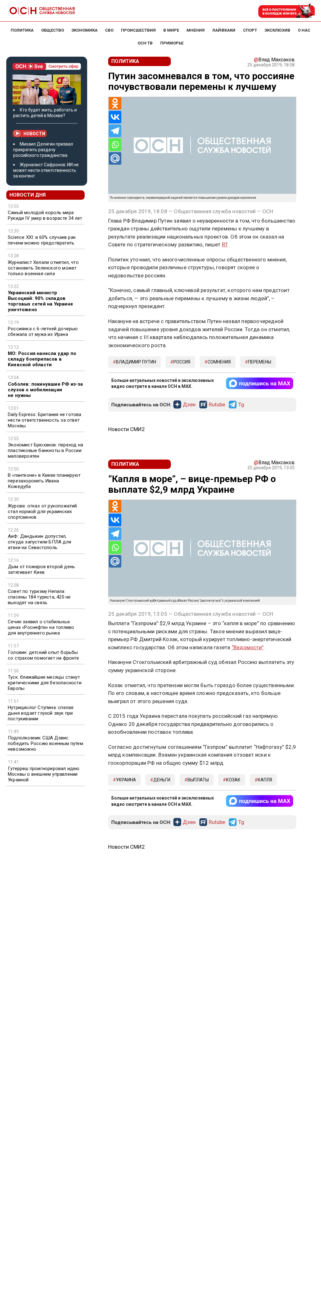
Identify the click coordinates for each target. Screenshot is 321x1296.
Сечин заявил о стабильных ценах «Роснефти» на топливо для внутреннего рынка (41, 627)
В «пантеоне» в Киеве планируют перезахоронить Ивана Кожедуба (44, 480)
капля (265, 779)
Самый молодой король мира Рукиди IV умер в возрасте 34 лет (45, 215)
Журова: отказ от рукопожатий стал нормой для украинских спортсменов (42, 511)
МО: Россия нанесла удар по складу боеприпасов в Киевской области (42, 359)
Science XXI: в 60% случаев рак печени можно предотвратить (42, 240)
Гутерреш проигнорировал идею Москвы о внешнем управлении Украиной (44, 774)
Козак (233, 779)
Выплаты (198, 779)
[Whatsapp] (115, 144)
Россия (181, 361)
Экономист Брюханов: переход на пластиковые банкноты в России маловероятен (45, 450)
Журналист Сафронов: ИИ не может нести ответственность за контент (46, 170)
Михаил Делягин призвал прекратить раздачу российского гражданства (43, 149)
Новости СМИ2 (126, 429)
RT (224, 244)
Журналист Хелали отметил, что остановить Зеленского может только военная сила (43, 268)
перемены (259, 361)
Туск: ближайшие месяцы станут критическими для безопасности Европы (45, 682)
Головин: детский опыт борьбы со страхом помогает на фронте (43, 655)
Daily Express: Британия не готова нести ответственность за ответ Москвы (45, 420)
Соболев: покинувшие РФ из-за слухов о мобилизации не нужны (45, 389)
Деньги (161, 779)
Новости (34, 133)
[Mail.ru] (115, 158)
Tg (241, 405)
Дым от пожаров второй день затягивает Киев (41, 569)
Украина (126, 779)
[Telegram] (115, 131)
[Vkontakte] (115, 117)
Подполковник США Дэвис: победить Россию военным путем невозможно (45, 743)
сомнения (219, 361)
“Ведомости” (248, 647)
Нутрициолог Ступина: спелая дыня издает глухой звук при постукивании (40, 713)
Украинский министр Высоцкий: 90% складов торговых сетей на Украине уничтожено (40, 301)
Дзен (189, 405)
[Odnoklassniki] (115, 103)
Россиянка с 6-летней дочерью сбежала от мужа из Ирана (43, 331)
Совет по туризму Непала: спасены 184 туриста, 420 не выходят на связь (39, 597)
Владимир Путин (136, 361)
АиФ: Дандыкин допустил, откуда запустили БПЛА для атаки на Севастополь (39, 541)
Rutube (217, 405)
